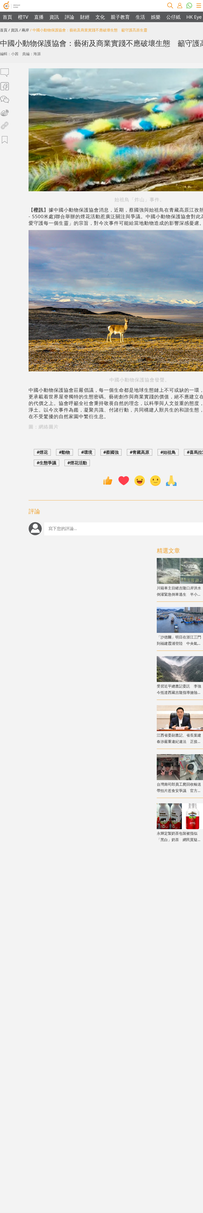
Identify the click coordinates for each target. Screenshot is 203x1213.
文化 (100, 17)
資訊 (54, 17)
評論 (69, 17)
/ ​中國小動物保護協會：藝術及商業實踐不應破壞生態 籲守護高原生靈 (88, 29)
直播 (39, 17)
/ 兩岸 (24, 29)
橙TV (23, 17)
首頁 (7, 17)
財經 (85, 17)
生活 (140, 17)
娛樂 (155, 17)
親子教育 (120, 17)
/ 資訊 (13, 29)
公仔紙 (173, 17)
